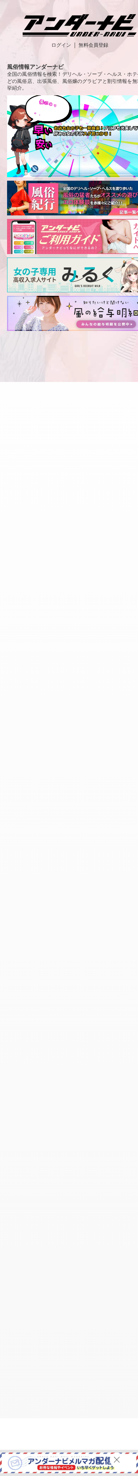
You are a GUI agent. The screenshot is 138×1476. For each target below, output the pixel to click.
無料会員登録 (93, 45)
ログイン (61, 45)
